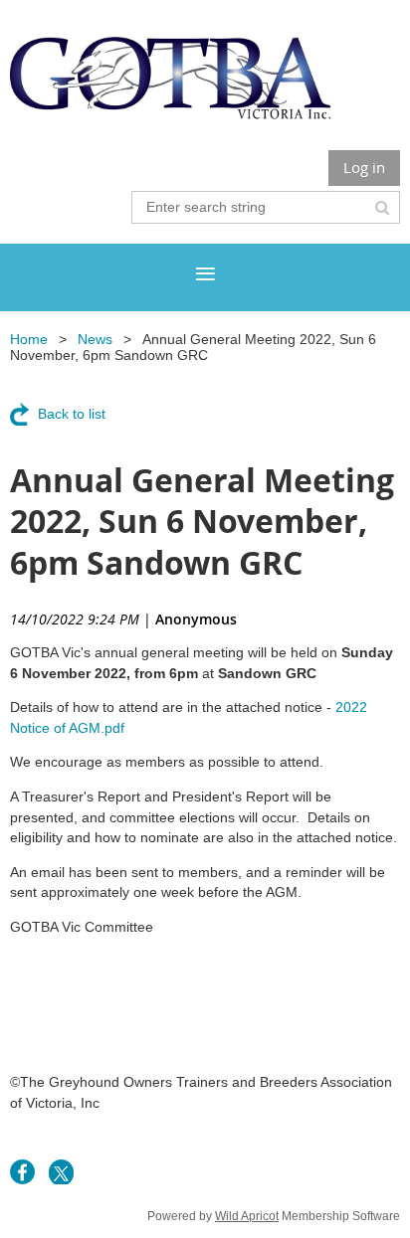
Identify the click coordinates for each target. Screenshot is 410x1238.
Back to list (71, 414)
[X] (61, 1171)
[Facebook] (22, 1171)
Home (29, 339)
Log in (364, 167)
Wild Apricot (247, 1216)
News (95, 339)
